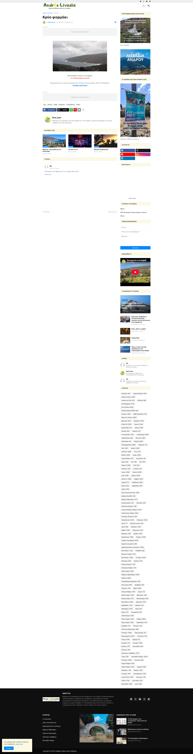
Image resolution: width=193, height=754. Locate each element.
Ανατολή (141, 503)
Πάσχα (141, 619)
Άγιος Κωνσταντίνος (130, 492)
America (126, 393)
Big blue (126, 421)
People (138, 441)
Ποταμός (127, 633)
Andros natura (128, 397)
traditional (137, 482)
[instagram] (143, 154)
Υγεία (125, 656)
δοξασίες (126, 670)
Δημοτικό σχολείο (129, 544)
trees (125, 486)
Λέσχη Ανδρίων (128, 592)
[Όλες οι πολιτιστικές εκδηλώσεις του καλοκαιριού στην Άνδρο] (125, 349)
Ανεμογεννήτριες (129, 506)
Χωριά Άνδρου (128, 663)
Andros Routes (140, 393)
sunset (125, 482)
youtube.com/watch (79, 85)
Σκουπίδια (138, 646)
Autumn (126, 414)
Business (139, 421)
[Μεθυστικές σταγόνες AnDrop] (121, 731)
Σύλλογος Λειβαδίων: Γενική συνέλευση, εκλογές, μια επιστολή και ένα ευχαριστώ (140, 319)
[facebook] (140, 1)
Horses (125, 431)
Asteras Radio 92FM (130, 410)
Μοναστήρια (142, 598)
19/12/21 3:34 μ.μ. (55, 168)
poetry (135, 475)
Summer (126, 451)
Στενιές (126, 650)
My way (140, 438)
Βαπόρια (136, 527)
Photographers (70, 104)
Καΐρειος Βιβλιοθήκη (130, 574)
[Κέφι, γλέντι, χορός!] (125, 331)
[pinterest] (149, 1)
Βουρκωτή (138, 530)
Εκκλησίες (127, 557)
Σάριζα (136, 639)
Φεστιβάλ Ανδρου (139, 656)
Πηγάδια (126, 626)
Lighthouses (127, 438)
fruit (136, 465)
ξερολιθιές (127, 684)
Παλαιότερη (112, 212)
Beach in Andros (129, 417)
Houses (136, 431)
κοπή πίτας (127, 677)
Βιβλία (126, 530)
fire (134, 462)
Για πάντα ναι (73, 149)
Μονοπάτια (127, 602)
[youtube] (146, 1)
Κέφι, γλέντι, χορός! (138, 329)
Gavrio (138, 424)
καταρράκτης (139, 674)
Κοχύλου (126, 588)
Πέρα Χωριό (128, 622)
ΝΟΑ (138, 609)
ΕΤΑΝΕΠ (140, 551)
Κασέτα (56, 13)
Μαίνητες (142, 595)
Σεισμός (126, 643)
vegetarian (137, 486)
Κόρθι (55, 104)
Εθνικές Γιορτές (129, 554)
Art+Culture (127, 407)
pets (125, 475)
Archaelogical (128, 404)
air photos (140, 458)
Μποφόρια (62, 104)
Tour (137, 451)
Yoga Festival (127, 458)
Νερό (125, 612)
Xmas (137, 455)
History (139, 428)
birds (125, 462)
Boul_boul (56, 118)
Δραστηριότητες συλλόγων (133, 547)
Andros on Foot (128, 400)
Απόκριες (142, 520)
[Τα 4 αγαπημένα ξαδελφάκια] (121, 740)
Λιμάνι (141, 592)
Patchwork (126, 441)
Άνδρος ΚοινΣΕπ (129, 496)
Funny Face (135, 338)
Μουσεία (141, 602)
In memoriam (128, 434)
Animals (142, 400)
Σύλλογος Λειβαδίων (130, 653)
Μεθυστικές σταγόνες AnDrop (138, 729)
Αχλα (125, 527)
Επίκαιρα (126, 561)
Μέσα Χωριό (128, 595)
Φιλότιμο (127, 660)
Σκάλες (126, 646)
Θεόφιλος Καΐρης (129, 568)
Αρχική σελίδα (47, 13)
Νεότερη (47, 212)
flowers (126, 465)
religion (138, 479)
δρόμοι (138, 670)
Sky (125, 448)
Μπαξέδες (127, 605)
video (125, 489)
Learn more (19, 744)
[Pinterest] (75, 110)
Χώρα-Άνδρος (128, 667)
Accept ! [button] (9, 748)
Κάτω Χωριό (128, 571)
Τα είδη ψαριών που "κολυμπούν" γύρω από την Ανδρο (137, 720)
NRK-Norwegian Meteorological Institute (133, 212)
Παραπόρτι (142, 622)
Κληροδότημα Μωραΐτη (131, 581)
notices (137, 472)
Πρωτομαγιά (140, 633)
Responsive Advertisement (80, 32)
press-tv (126, 479)
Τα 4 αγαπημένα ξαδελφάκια (138, 738)
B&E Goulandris (140, 414)
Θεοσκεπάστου (128, 564)
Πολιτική (137, 626)
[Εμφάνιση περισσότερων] (83, 110)
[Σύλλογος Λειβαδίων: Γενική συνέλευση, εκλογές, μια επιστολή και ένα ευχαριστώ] (125, 319)
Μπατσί (139, 605)
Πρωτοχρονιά (128, 636)
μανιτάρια (137, 680)
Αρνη (124, 523)
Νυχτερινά (136, 612)
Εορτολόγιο (132, 198)
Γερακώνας (127, 537)
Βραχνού (126, 533)
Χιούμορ (139, 660)
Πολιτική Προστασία (130, 629)
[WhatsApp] (71, 110)
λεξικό (125, 680)
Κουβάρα (139, 585)
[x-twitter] (143, 1)
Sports (135, 448)
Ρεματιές (142, 636)
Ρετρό (126, 639)
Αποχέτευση (128, 520)
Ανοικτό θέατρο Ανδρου (131, 510)
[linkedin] (127, 158)
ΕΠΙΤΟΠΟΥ (127, 551)
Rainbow (143, 445)
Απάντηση (48, 174)
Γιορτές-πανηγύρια (130, 540)
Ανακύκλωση (128, 503)
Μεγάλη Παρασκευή (101, 149)
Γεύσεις (141, 537)
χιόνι (138, 684)
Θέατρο (138, 561)
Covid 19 (126, 424)
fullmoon (126, 469)
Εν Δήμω (141, 557)
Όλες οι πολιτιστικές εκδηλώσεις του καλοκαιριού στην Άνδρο (140, 348)
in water (137, 469)
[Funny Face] (125, 340)
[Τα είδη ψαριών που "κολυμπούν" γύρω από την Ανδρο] (121, 721)
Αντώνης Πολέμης (129, 516)
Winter (78, 104)
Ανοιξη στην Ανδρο (130, 513)
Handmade (127, 428)
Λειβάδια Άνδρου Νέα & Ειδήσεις (66, 751)
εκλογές (126, 674)
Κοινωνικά (127, 585)
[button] (144, 6)
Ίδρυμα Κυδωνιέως (129, 499)
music (126, 472)
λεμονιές (141, 677)
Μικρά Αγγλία (128, 598)
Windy (122, 216)
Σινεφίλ (137, 643)
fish (142, 462)
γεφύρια (141, 667)
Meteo (122, 209)
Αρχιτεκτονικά (136, 523)
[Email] (79, 110)
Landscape (142, 434)
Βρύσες (138, 533)
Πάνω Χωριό (128, 619)
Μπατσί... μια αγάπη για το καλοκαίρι (52, 150)
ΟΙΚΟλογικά (128, 615)
